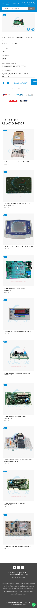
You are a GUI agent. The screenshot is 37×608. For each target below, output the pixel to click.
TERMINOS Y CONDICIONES (18, 577)
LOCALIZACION (14, 574)
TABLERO (6, 164)
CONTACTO (24, 574)
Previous (28, 29)
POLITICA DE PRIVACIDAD (25, 576)
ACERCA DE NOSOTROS (18, 572)
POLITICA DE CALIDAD (11, 576)
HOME (8, 572)
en (18, 3)
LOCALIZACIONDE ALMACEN (26, 3)
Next (33, 29)
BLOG (29, 572)
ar (14, 3)
